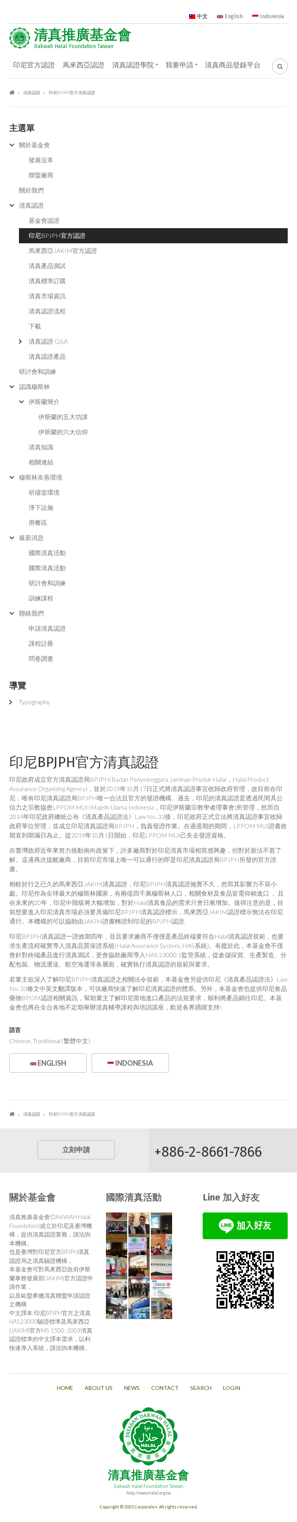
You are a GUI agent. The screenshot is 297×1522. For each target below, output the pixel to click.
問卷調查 (41, 658)
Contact (165, 1388)
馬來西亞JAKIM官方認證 (63, 250)
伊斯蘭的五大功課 (63, 416)
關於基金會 (34, 144)
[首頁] (19, 38)
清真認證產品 (47, 356)
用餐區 (38, 522)
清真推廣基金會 (82, 34)
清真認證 (31, 92)
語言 (15, 1029)
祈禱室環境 (44, 492)
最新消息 (31, 537)
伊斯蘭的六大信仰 (63, 431)
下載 (35, 326)
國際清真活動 (47, 552)
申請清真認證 (47, 628)
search (201, 1388)
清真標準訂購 (47, 280)
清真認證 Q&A (48, 341)
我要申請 (179, 65)
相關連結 (41, 462)
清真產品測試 (47, 265)
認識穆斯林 (34, 386)
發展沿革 (41, 159)
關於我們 (31, 190)
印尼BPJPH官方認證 (57, 235)
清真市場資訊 (47, 295)
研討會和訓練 (37, 371)
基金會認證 (44, 220)
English (233, 16)
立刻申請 (76, 1149)
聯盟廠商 (41, 175)
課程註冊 (41, 643)
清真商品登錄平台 (233, 65)
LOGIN (231, 1388)
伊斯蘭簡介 (44, 401)
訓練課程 (41, 598)
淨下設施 (41, 507)
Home (65, 1388)
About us (99, 1388)
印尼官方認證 (34, 65)
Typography (34, 701)
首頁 (12, 92)
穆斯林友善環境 (40, 477)
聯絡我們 (31, 613)
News (132, 1388)
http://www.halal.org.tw (148, 1492)
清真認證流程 (47, 311)
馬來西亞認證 (83, 65)
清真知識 (41, 447)
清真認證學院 (133, 65)
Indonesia (271, 16)
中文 (201, 16)
